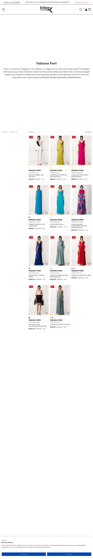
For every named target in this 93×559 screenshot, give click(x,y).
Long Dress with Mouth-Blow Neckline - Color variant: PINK (50, 168)
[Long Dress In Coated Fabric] (39, 251)
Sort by (31, 132)
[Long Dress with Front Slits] (81, 251)
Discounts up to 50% (82, 2)
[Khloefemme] (46, 9)
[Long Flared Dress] (60, 200)
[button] (5, 540)
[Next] (47, 150)
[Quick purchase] (47, 163)
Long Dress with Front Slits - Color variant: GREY (72, 268)
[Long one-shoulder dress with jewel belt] (60, 251)
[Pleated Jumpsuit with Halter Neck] (39, 200)
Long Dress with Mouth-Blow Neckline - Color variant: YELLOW (74, 168)
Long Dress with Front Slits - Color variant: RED (52, 317)
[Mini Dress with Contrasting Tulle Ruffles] (39, 300)
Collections (4, 132)
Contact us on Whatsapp (11, 2)
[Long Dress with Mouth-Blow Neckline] (60, 150)
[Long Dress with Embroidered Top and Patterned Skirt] (81, 200)
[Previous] (30, 150)
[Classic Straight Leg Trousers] (39, 150)
